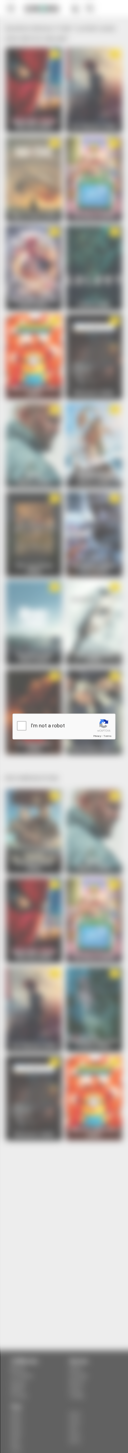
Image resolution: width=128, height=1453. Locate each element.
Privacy (97, 736)
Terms (107, 736)
